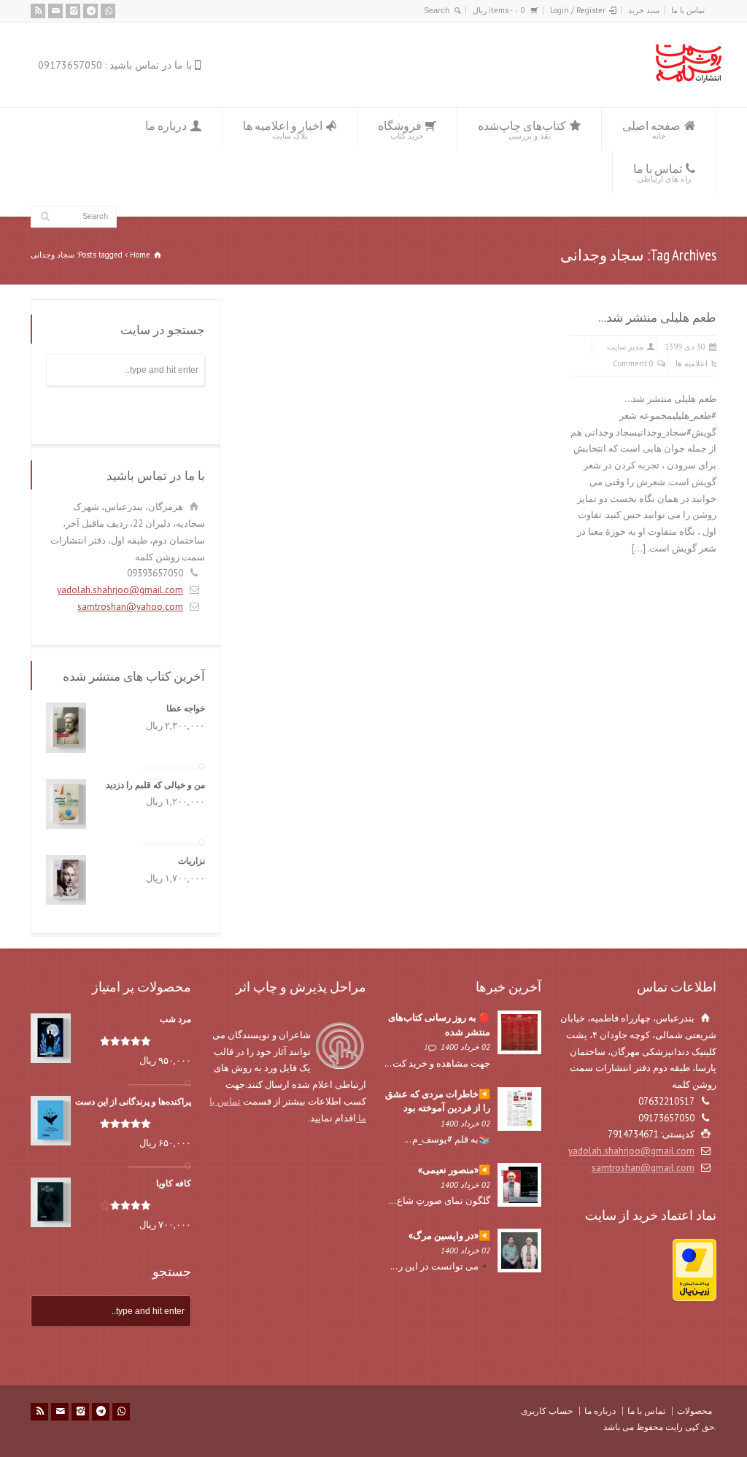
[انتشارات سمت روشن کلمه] (688, 80)
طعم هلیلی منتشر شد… (657, 317)
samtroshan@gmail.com (643, 1168)
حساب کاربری (547, 1410)
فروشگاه (401, 129)
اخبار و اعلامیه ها (282, 129)
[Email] (55, 11)
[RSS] (38, 11)
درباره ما (166, 125)
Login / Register (577, 10)
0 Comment (633, 363)
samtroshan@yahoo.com (130, 606)
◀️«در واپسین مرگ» (449, 1235)
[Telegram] (90, 11)
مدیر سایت (625, 346)
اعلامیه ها (692, 363)
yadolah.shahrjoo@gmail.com (120, 590)
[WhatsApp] (108, 11)
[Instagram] (73, 11)
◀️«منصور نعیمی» (454, 1170)
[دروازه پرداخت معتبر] (694, 1297)
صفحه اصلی (651, 129)
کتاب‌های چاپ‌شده (522, 129)
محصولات (694, 1410)
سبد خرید (643, 10)
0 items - (499, 10)
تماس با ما (688, 10)
